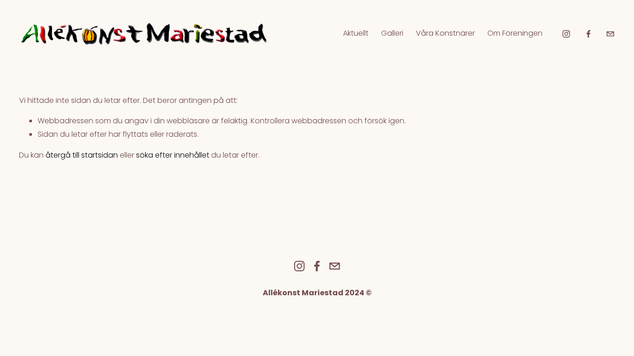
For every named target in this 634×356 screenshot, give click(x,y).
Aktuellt (356, 33)
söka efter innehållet (172, 155)
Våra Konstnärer (445, 33)
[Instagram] (566, 33)
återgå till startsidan (81, 155)
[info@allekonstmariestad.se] (610, 33)
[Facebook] (588, 33)
